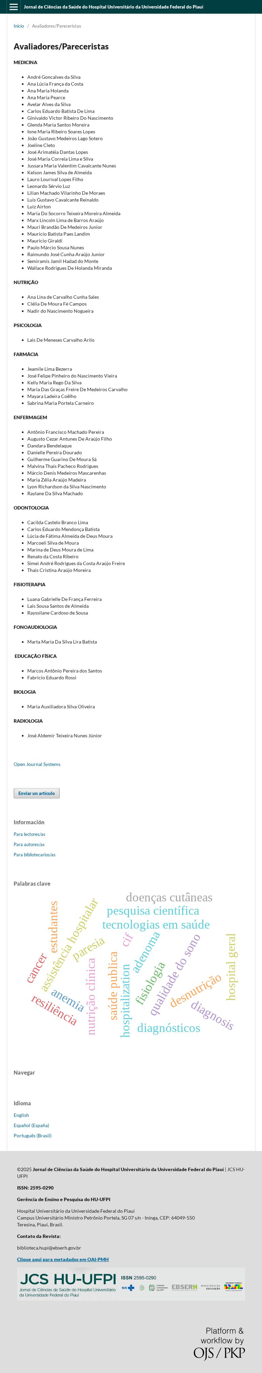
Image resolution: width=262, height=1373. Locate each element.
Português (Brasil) (33, 1135)
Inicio (19, 26)
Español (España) (31, 1125)
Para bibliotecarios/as (35, 854)
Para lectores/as (29, 834)
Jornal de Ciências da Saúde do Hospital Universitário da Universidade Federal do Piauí (113, 7)
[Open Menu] (13, 7)
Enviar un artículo (36, 793)
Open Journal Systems (37, 764)
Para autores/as (29, 844)
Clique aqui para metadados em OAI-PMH (63, 1259)
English (21, 1115)
